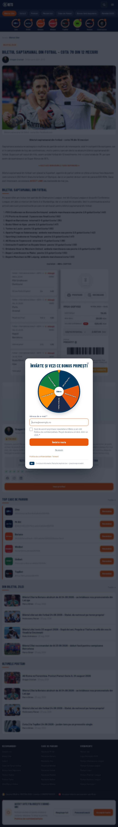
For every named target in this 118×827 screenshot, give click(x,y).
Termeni (55, 456)
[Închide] (88, 363)
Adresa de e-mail (38, 416)
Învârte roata (59, 442)
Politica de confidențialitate (40, 456)
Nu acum (59, 450)
